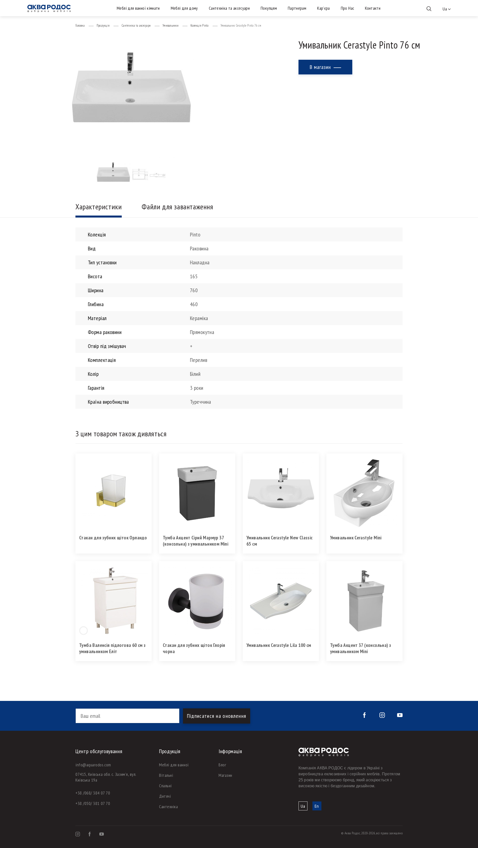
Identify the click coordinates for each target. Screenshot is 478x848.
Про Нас (347, 8)
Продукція (103, 25)
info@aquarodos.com (93, 765)
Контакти (372, 8)
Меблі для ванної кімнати (138, 8)
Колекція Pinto (199, 25)
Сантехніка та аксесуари (229, 8)
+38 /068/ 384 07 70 (92, 793)
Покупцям (269, 8)
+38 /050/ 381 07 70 (92, 803)
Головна (80, 25)
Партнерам (297, 8)
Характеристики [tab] (98, 206)
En (317, 806)
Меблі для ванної (174, 765)
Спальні (165, 786)
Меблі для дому (184, 8)
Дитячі (165, 796)
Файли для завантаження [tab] (177, 206)
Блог (222, 765)
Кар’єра (323, 8)
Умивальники (171, 25)
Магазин (225, 775)
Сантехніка (168, 806)
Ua (303, 806)
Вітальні (166, 775)
